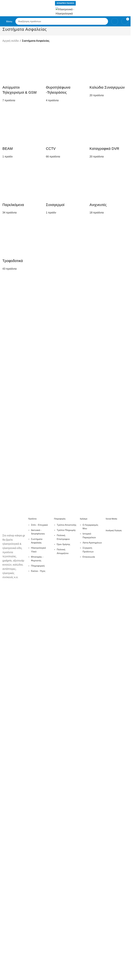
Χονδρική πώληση (65, 3)
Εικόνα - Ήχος (38, 571)
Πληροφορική (38, 565)
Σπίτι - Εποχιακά (39, 525)
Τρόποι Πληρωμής (66, 530)
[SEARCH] (104, 21)
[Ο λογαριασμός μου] (115, 21)
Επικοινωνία (89, 556)
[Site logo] (65, 11)
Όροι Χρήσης (63, 544)
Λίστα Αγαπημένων (92, 542)
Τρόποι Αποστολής (66, 525)
